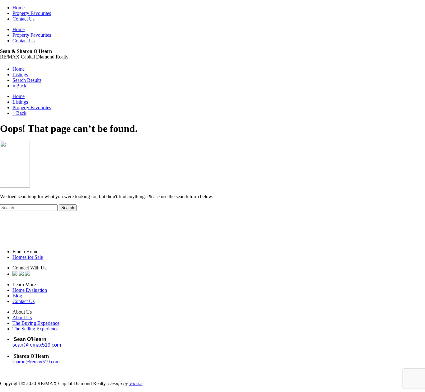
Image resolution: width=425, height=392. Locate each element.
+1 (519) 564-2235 (32, 350)
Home (18, 7)
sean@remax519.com (36, 345)
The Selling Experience (35, 328)
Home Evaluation (29, 290)
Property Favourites (31, 13)
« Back (19, 85)
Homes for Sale (27, 257)
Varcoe (135, 383)
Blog (17, 295)
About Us (22, 317)
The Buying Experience (35, 323)
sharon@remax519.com (35, 361)
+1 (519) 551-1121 (30, 367)
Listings (20, 74)
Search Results (26, 80)
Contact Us (23, 18)
